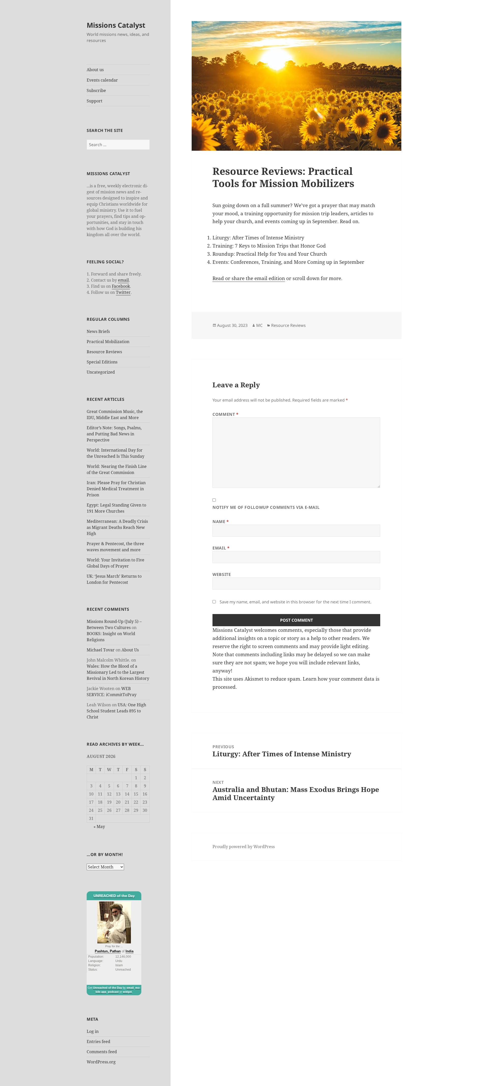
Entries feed (98, 1041)
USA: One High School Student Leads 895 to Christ (116, 711)
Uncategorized (101, 372)
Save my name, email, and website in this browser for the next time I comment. (295, 602)
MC (259, 325)
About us (95, 69)
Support (94, 101)
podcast (113, 991)
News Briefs (98, 331)
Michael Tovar (101, 650)
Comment (225, 414)
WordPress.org (101, 1062)
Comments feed (102, 1051)
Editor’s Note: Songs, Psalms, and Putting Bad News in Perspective (114, 434)
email (123, 280)
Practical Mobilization (108, 341)
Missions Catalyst (116, 25)
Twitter (123, 292)
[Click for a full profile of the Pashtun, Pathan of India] (114, 922)
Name (220, 521)
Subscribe (96, 90)
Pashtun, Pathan (108, 951)
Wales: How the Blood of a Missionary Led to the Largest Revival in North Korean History (118, 672)
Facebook (121, 286)
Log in (93, 1031)
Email (221, 548)
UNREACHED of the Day (114, 896)
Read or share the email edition (248, 278)
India (129, 951)
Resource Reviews (104, 352)
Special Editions (102, 362)
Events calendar (102, 80)
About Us (130, 650)
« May (99, 826)
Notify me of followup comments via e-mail (265, 507)
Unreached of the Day (107, 987)
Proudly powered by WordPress (243, 846)
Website (221, 574)
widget (127, 991)
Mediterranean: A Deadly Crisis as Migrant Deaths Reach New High (117, 527)
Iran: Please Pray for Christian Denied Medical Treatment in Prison (116, 489)
